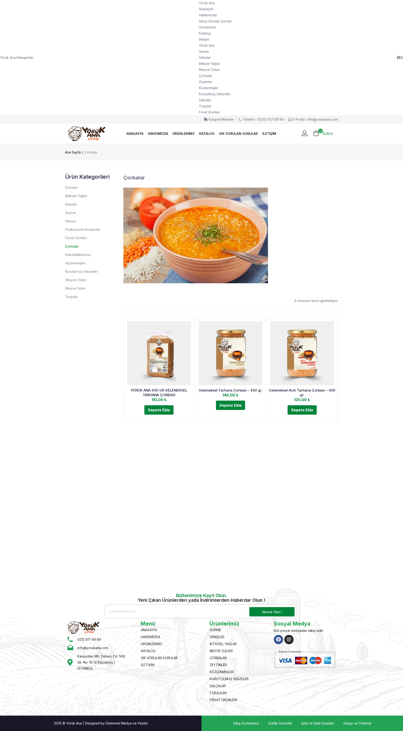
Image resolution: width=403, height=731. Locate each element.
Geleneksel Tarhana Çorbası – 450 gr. (230, 390)
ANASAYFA (134, 134)
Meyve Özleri (209, 70)
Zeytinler (205, 82)
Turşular (205, 106)
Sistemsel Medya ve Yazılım (127, 723)
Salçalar (205, 100)
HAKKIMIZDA (158, 134)
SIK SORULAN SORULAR (238, 134)
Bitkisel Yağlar (209, 64)
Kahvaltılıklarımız (78, 254)
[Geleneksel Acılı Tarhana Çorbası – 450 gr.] (302, 353)
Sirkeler (205, 57)
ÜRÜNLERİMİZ (184, 134)
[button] (323, 133)
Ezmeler (71, 187)
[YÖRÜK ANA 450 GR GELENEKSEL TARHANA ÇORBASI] (159, 353)
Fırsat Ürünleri (209, 112)
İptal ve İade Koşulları (317, 723)
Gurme (204, 51)
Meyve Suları (75, 288)
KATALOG (207, 134)
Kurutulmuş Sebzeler (215, 94)
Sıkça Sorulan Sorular (215, 21)
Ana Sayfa (73, 152)
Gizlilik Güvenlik (280, 723)
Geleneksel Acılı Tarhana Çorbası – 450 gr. (302, 392)
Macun (70, 221)
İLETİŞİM (269, 134)
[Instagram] (289, 639)
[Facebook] (278, 639)
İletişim (204, 39)
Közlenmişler (208, 88)
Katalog (205, 33)
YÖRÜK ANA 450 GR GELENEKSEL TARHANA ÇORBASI (159, 392)
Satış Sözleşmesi (246, 723)
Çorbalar (205, 76)
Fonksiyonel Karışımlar (82, 229)
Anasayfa (206, 9)
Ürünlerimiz (207, 27)
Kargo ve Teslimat (357, 723)
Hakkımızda (208, 15)
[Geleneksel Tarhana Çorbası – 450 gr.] (231, 353)
